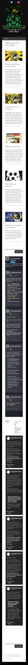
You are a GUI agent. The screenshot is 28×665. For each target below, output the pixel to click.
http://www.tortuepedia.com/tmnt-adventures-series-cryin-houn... (13, 333)
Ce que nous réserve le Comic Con (12, 108)
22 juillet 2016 (8, 86)
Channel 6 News (17, 86)
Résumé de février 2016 (12, 146)
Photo (10, 462)
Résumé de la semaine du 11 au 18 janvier (13, 226)
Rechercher (18, 251)
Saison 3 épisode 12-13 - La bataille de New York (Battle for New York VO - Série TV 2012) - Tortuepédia (14, 499)
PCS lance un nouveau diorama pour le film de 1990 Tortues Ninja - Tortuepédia (13, 604)
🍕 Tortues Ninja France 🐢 (15, 273)
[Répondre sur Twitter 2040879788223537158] (7, 305)
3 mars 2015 (7, 205)
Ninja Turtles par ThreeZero (10, 185)
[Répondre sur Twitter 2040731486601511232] (7, 409)
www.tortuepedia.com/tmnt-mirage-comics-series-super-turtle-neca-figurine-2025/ (14, 575)
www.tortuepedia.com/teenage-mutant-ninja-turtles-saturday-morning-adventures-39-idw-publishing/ (14, 540)
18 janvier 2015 (8, 241)
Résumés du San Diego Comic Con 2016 (12, 65)
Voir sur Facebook (10, 464)
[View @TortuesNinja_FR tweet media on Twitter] (14, 405)
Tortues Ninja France (16, 437)
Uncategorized (17, 241)
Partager (9, 466)
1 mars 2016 (7, 163)
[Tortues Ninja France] (8, 421)
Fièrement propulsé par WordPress (13, 655)
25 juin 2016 (7, 126)
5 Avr (11, 275)
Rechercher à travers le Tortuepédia (13, 249)
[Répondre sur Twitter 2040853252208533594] (7, 391)
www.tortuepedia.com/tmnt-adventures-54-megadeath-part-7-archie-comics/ (14, 458)
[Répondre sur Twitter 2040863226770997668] (7, 340)
